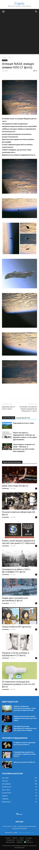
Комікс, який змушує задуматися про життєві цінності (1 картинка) (18, 541)
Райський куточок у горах (23, 423)
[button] (3, 11)
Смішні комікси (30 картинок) (16, 627)
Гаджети (28, 840)
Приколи (10, 57)
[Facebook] (4, 75)
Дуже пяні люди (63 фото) (15, 486)
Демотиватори (10, 842)
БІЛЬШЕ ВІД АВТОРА (23, 418)
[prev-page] (3, 456)
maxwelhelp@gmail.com (26, 832)
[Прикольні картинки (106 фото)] (7, 764)
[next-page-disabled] (6, 456)
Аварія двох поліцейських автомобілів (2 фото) (15, 599)
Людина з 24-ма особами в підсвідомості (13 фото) (15, 654)
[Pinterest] (13, 75)
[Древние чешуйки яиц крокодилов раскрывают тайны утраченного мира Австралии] (7, 708)
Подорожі (19, 842)
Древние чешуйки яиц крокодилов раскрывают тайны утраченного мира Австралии (25, 708)
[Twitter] (9, 75)
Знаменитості (11, 840)
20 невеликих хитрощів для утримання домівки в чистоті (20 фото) (18, 684)
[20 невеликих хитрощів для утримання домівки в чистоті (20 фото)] (19, 670)
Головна (8, 838)
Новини (22, 838)
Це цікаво (29, 838)
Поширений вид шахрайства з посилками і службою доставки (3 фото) (25, 754)
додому (4, 57)
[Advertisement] (19, 34)
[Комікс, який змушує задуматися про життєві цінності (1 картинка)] (19, 529)
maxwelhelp (5, 488)
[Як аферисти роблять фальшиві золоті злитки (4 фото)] (7, 745)
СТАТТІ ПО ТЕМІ (8, 418)
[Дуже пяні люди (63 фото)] (19, 474)
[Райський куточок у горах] (7, 425)
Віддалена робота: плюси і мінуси (8, 408)
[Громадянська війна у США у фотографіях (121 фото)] (19, 558)
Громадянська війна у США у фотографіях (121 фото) (16, 570)
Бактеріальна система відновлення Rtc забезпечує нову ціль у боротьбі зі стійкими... (25, 728)
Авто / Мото (20, 840)
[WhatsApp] (18, 75)
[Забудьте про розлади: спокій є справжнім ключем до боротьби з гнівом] (7, 718)
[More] (22, 75)
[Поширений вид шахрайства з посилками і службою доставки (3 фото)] (7, 754)
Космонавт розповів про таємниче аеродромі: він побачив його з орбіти (28, 409)
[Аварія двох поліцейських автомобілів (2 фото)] (19, 586)
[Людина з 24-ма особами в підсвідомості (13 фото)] (19, 641)
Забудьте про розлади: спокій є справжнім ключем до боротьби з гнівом (25, 718)
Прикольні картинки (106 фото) (24, 762)
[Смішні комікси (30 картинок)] (19, 615)
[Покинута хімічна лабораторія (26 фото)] (19, 500)
